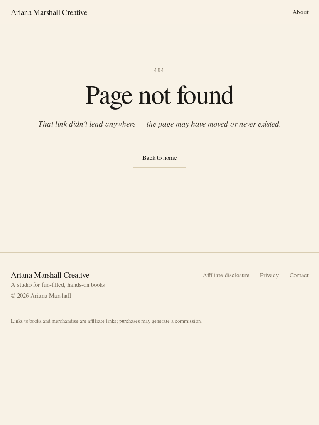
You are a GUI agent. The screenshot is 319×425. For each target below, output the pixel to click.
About (300, 11)
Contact (299, 275)
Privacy (269, 275)
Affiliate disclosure (226, 275)
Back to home (159, 157)
